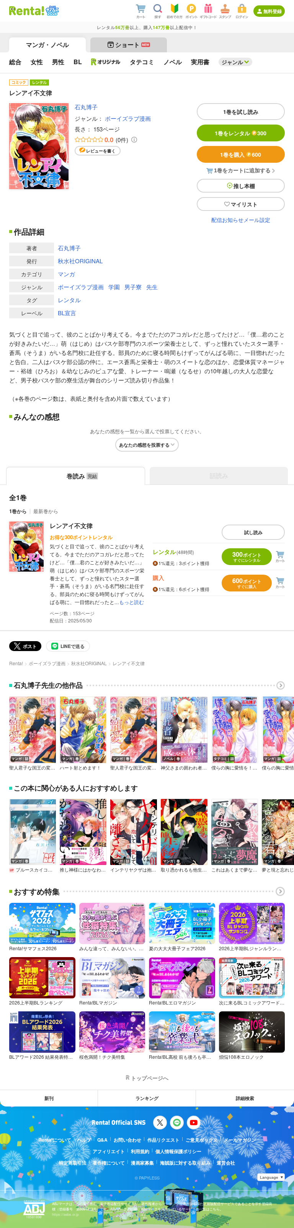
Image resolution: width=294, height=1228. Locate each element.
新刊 (49, 1098)
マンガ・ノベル (47, 44)
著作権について (109, 1162)
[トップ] (26, 10)
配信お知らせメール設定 (240, 220)
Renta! (16, 663)
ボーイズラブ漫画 (128, 118)
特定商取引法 (73, 1162)
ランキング (147, 1098)
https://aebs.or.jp (65, 1214)
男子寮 (133, 287)
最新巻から (45, 511)
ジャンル (232, 62)
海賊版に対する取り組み (185, 1162)
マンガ (66, 274)
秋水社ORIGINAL (80, 261)
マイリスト (244, 204)
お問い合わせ (127, 1139)
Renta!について (54, 1139)
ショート (132, 44)
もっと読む (131, 602)
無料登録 (272, 11)
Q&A (102, 1139)
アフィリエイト (109, 1151)
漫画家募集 (142, 1162)
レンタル (69, 300)
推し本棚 (244, 186)
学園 (114, 287)
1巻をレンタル (240, 133)
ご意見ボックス (202, 1139)
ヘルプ (84, 1139)
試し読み (253, 532)
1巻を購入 (240, 154)
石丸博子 (86, 107)
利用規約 (140, 1151)
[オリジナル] (106, 61)
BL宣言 (67, 313)
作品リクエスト (163, 1139)
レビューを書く (101, 151)
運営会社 (226, 1162)
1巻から (18, 511)
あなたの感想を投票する (144, 444)
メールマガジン (240, 1139)
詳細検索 (245, 1098)
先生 (152, 287)
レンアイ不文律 (71, 525)
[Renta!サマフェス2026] (51, 11)
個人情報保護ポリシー (178, 1151)
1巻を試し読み (240, 111)
